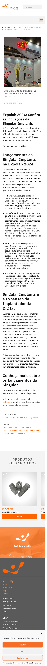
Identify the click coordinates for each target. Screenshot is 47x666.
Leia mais (19, 517)
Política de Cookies (9, 663)
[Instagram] (11, 581)
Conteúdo (12, 27)
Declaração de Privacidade (25, 663)
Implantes (7, 509)
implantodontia (24, 427)
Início (4, 27)
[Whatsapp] (4, 581)
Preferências (22, 658)
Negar (22, 651)
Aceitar (23, 645)
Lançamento (33, 417)
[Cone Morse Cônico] (19, 489)
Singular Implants (17, 433)
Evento (16, 417)
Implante (23, 417)
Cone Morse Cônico (10, 512)
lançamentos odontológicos (16, 430)
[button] (41, 633)
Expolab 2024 (11, 427)
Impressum (38, 663)
